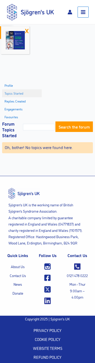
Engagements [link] (13, 109)
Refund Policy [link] (47, 357)
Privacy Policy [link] (47, 330)
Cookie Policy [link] (47, 339)
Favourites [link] (11, 117)
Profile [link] (8, 85)
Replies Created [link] (15, 101)
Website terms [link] (47, 348)
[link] (30, 11)
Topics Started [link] (13, 93)
